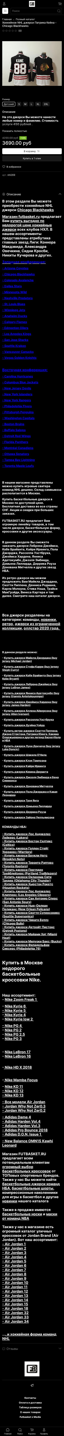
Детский (9, 104)
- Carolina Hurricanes (17, 376)
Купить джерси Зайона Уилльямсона (29, 817)
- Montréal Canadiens (17, 448)
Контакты (30, 1397)
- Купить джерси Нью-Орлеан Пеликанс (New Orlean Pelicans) (26, 907)
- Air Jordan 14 (15, 1300)
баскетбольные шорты (32, 1188)
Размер (6, 99)
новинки (48, 619)
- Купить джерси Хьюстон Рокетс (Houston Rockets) (27, 885)
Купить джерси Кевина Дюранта (26, 771)
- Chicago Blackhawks (18, 274)
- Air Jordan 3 (14, 1252)
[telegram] (32, 1386)
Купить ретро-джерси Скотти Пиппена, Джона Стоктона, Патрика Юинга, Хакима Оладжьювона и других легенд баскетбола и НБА (31, 735)
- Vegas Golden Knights (19, 358)
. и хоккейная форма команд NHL (29, 1336)
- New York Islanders (17, 394)
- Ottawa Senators (15, 454)
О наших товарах (30, 1412)
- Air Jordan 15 (15, 1304)
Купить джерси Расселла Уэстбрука (29, 719)
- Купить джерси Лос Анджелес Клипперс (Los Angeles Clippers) (26, 893)
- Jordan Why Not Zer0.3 (24, 1106)
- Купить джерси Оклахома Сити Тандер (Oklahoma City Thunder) (26, 878)
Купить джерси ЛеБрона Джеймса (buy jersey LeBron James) (30, 686)
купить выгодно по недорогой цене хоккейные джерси (27, 225)
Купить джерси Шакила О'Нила (25, 754)
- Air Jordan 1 (14, 1244)
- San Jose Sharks (15, 340)
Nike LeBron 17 (18, 1052)
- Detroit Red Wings (16, 436)
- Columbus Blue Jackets (20, 382)
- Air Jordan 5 (14, 1261)
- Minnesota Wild (14, 292)
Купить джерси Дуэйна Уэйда (24, 725)
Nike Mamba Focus (21, 1080)
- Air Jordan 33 (15, 1317)
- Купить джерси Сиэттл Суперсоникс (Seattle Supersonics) (31, 914)
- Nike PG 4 (12, 1026)
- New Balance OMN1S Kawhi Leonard (27, 1143)
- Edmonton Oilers (15, 328)
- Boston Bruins (13, 424)
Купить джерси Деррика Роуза (25, 811)
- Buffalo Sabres (14, 430)
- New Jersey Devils (16, 388)
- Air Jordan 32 (15, 1313)
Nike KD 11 (14, 1086)
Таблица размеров (30, 1407)
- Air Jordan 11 (15, 1287)
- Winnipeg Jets (13, 310)
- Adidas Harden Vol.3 (21, 1126)
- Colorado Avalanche (18, 280)
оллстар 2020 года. (42, 628)
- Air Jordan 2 (14, 1248)
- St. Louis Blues (13, 304)
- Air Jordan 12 (15, 1291)
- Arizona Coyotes (15, 268)
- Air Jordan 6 (14, 1265)
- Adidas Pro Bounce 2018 (25, 1130)
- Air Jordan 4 (14, 1257)
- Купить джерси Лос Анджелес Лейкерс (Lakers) (26, 835)
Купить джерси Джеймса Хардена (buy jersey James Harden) (29, 703)
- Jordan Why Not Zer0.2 (24, 1110)
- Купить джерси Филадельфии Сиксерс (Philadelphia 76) (25, 946)
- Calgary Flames (14, 322)
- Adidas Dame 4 (16, 1117)
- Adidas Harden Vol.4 (21, 1121)
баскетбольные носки (22, 1214)
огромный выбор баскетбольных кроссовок (26, 1169)
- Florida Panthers (15, 442)
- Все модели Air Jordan (23, 1102)
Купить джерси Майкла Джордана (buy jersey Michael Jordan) (29, 659)
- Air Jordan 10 (15, 1282)
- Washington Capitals (18, 418)
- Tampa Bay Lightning (18, 460)
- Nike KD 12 (12, 1091)
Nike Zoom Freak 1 (21, 999)
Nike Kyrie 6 (16, 1006)
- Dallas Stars (12, 286)
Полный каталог (25, 19)
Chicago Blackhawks (35, 210)
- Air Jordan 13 (15, 1295)
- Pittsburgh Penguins (18, 412)
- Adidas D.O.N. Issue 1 (22, 1134)
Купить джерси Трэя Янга (21, 800)
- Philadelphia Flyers (17, 406)
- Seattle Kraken (14, 346)
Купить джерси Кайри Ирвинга (25, 766)
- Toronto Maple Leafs (18, 466)
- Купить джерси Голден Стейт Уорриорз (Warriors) (25, 850)
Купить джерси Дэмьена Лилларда (28, 806)
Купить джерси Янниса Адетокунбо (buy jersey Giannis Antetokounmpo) (30, 695)
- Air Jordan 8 (14, 1274)
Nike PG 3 (13, 1039)
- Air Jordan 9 (14, 1278)
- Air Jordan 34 (15, 1321)
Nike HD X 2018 (18, 1067)
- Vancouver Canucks (18, 352)
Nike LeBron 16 (18, 1056)
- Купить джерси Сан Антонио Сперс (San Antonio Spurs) (30, 900)
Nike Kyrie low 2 (19, 1019)
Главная (7, 19)
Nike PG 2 (13, 1030)
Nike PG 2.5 (15, 1034)
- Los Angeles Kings (16, 334)
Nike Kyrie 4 (15, 1015)
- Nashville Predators (17, 298)
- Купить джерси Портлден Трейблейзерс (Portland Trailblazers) (29, 871)
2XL (46, 104)
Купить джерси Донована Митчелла (28, 786)
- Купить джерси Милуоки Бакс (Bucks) (32, 941)
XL (38, 104)
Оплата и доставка (30, 1402)
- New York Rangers (16, 400)
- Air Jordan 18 (15, 1308)
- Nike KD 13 (13, 1095)
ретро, (8, 624)
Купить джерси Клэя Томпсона (25, 760)
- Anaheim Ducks (14, 316)
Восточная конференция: (25, 370)
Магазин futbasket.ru (21, 216)
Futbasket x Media (30, 1416)
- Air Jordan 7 (14, 1270)
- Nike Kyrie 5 (14, 1010)
